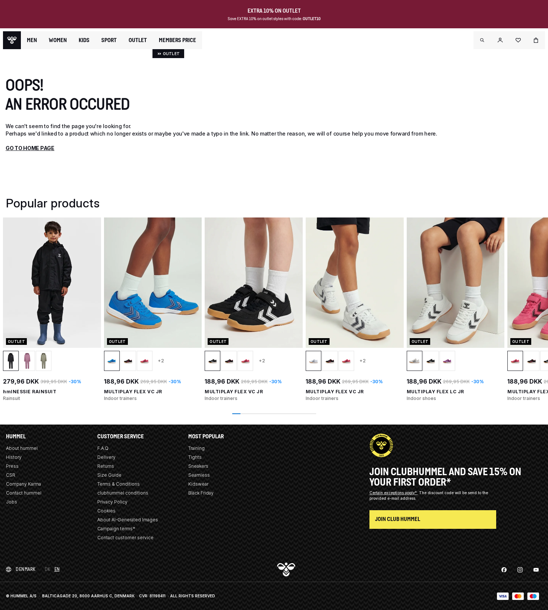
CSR (10, 475)
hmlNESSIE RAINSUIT (29, 391)
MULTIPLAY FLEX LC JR (435, 391)
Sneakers (198, 466)
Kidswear (198, 484)
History (14, 457)
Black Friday (201, 493)
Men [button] (32, 40)
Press (12, 466)
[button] (482, 40)
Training (196, 448)
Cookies (106, 511)
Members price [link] (177, 40)
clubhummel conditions (122, 493)
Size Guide (109, 475)
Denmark (26, 569)
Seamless (199, 475)
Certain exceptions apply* (393, 492)
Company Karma (23, 484)
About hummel (22, 448)
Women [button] (58, 40)
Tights (195, 457)
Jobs (11, 502)
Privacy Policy (112, 502)
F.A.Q (102, 448)
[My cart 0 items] (536, 40)
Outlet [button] (138, 40)
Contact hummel (23, 493)
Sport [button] (109, 40)
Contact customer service (125, 537)
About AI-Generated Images (127, 519)
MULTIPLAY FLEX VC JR (133, 391)
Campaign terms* (116, 528)
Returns (105, 466)
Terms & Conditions (118, 484)
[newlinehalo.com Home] (12, 40)
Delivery (106, 457)
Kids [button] (84, 40)
